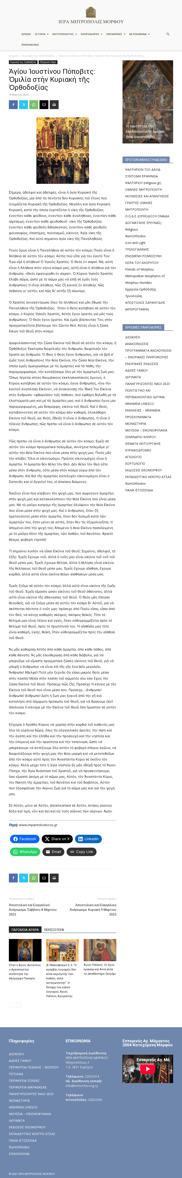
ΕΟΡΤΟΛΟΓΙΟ (135, 463)
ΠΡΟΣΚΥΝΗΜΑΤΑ (138, 417)
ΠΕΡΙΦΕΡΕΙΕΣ (114, 34)
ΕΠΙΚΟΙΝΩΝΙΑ (30, 44)
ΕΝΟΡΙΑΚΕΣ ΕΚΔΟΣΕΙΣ (141, 364)
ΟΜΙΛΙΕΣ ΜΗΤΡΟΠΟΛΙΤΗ (143, 189)
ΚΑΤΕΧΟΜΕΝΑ (138, 34)
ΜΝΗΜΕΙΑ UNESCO (139, 404)
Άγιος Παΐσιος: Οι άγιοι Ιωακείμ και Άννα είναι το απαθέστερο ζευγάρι (100, 969)
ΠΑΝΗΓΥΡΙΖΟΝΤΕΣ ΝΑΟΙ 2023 (147, 384)
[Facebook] (13, 104)
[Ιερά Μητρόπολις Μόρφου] (91, 15)
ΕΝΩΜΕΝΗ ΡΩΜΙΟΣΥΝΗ (143, 256)
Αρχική (13, 56)
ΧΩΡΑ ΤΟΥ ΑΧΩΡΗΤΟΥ (141, 263)
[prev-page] (11, 1005)
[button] (167, 34)
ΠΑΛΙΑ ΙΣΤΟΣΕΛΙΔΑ (139, 490)
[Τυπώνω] (54, 104)
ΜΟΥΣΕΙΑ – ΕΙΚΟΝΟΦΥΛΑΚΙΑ (146, 430)
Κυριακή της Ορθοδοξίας (38, 56)
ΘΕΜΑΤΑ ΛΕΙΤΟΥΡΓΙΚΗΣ (143, 443)
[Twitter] (23, 104)
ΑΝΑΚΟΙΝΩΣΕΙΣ (137, 344)
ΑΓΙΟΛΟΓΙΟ (133, 457)
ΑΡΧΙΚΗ (26, 34)
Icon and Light (135, 243)
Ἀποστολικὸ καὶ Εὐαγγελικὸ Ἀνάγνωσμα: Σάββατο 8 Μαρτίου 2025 (33, 909)
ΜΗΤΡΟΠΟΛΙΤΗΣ (63, 34)
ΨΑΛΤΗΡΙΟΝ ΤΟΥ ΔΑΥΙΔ (142, 169)
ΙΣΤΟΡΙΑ (40, 34)
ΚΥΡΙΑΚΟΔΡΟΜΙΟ (138, 450)
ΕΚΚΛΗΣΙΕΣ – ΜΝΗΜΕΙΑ (142, 410)
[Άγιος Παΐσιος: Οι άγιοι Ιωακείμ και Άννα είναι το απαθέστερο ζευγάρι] (100, 950)
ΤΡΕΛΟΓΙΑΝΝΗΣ (137, 249)
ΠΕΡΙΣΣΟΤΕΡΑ (54, 930)
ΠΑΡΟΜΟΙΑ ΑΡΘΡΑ (25, 930)
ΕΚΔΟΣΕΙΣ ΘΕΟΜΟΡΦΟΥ (143, 470)
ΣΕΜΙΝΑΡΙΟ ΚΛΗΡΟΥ (140, 437)
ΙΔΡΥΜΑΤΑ (133, 377)
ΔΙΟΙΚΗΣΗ (132, 337)
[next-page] (19, 1005)
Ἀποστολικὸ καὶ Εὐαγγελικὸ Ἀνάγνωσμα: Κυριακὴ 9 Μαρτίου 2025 (93, 909)
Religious (131, 229)
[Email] (44, 104)
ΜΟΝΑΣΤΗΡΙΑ (135, 423)
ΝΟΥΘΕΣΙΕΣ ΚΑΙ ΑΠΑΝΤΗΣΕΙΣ (147, 196)
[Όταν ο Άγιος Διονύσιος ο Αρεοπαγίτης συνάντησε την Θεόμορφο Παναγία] (25, 950)
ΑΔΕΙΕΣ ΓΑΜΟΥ (136, 370)
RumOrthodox (135, 236)
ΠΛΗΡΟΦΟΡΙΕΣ (90, 34)
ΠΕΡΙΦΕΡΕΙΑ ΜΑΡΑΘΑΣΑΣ (28, 1087)
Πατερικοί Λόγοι (48, 62)
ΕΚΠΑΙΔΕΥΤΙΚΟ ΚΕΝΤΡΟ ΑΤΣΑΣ (148, 477)
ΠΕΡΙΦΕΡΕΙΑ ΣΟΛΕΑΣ (24, 1080)
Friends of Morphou (139, 269)
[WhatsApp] (33, 104)
